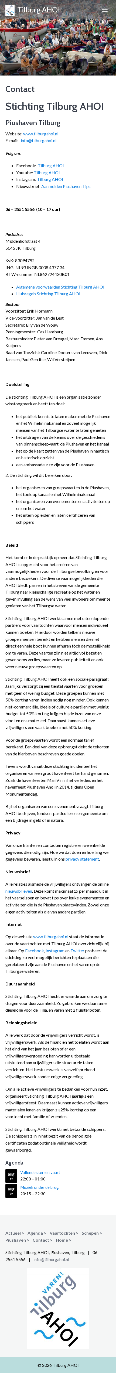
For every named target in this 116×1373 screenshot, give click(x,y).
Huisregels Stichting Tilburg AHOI (48, 293)
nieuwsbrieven (18, 890)
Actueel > (14, 1232)
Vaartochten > (64, 1232)
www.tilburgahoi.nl (40, 133)
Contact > (43, 1239)
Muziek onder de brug (39, 1187)
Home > (63, 1239)
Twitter (77, 950)
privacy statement (82, 858)
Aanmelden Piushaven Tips (66, 186)
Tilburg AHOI (37, 9)
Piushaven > (17, 1239)
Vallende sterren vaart (40, 1172)
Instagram (55, 950)
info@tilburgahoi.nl (38, 140)
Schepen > (92, 1232)
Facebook (34, 950)
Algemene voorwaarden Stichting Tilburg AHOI (60, 286)
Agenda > (37, 1232)
